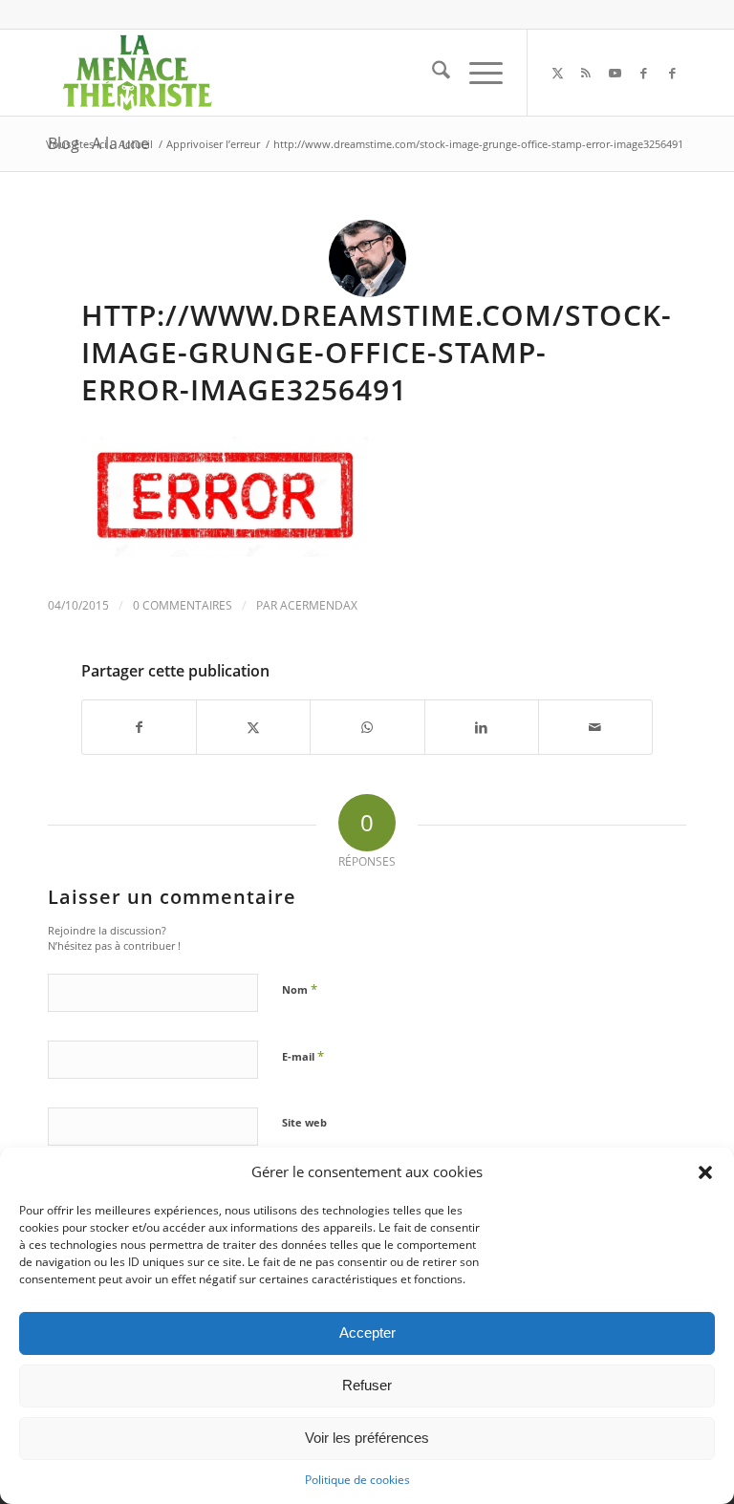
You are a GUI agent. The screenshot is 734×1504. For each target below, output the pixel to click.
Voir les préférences (367, 1437)
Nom (299, 989)
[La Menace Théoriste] (137, 73)
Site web (304, 1122)
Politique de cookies (357, 1480)
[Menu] (476, 73)
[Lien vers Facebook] (643, 72)
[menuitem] (431, 73)
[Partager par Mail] (595, 727)
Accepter (367, 1332)
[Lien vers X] (557, 72)
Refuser (367, 1385)
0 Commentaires (182, 605)
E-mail (303, 1055)
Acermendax (318, 605)
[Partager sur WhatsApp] (367, 727)
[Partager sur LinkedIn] (481, 727)
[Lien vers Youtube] (614, 72)
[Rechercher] (431, 73)
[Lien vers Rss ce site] (586, 72)
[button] (705, 1172)
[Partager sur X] (253, 727)
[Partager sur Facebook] (139, 727)
